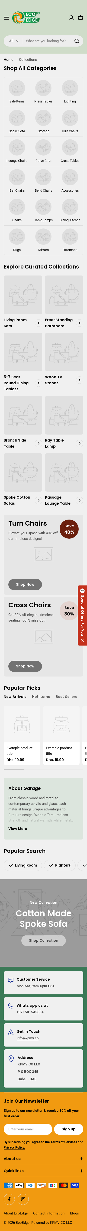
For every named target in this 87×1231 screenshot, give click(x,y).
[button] (82, 615)
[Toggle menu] (6, 17)
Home (8, 60)
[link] (17, 92)
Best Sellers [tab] (66, 696)
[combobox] (43, 41)
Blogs (74, 1213)
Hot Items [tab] (41, 696)
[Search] (77, 41)
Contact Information (48, 1213)
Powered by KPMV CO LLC (51, 1223)
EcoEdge (22, 1223)
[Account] (71, 17)
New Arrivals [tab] (15, 696)
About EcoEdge (16, 1213)
